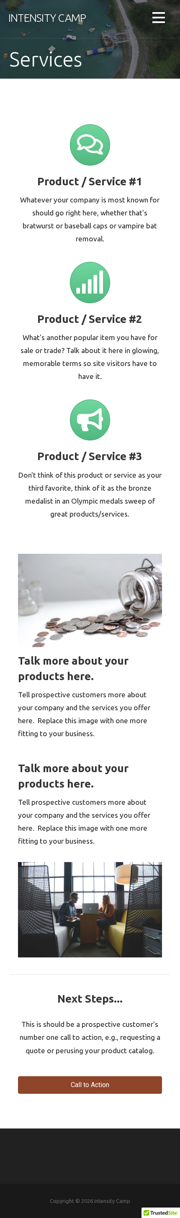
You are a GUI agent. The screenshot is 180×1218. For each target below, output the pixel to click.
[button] (159, 19)
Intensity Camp (47, 18)
